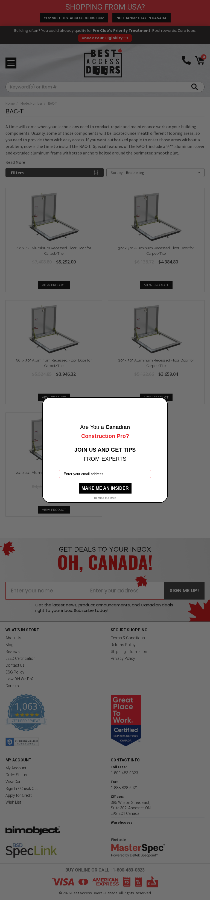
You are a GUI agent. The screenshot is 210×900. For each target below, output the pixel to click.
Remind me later (105, 497)
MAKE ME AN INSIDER (105, 488)
